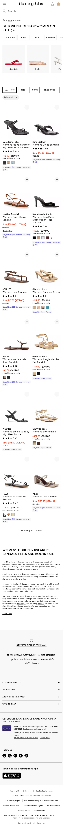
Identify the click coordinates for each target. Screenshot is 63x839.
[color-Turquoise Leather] (47, 307)
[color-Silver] (42, 237)
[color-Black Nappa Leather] (42, 307)
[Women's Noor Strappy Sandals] (16, 193)
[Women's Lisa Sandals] (16, 268)
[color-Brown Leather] (38, 443)
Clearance (9, 37)
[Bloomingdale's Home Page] (31, 4)
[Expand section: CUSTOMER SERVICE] (31, 682)
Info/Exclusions (31, 663)
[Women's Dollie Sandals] (46, 121)
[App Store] (11, 776)
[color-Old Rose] (38, 237)
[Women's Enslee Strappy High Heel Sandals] (16, 408)
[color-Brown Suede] (34, 307)
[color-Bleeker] (4, 514)
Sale (10, 20)
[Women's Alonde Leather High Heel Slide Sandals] (16, 121)
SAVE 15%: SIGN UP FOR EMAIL (32, 645)
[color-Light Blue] (13, 162)
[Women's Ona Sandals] (46, 473)
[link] (16, 155)
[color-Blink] (13, 514)
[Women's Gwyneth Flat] (46, 408)
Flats (37, 37)
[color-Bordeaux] (47, 237)
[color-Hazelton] (8, 514)
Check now (45, 738)
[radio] (4, 163)
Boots (24, 37)
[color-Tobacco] (4, 377)
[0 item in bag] (59, 4)
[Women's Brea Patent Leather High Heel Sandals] (46, 193)
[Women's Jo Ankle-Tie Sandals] (16, 473)
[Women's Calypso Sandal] (46, 268)
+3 (51, 238)
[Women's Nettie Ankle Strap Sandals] (16, 335)
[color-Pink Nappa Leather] (38, 307)
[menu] (4, 4)
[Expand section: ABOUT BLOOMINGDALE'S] (31, 696)
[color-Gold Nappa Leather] (34, 373)
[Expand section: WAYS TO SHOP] (31, 704)
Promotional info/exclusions (26, 738)
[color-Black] (4, 162)
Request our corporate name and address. (31, 818)
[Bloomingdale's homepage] (4, 21)
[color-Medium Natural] (8, 162)
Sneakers (50, 37)
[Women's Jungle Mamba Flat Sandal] (46, 335)
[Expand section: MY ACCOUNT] (31, 689)
